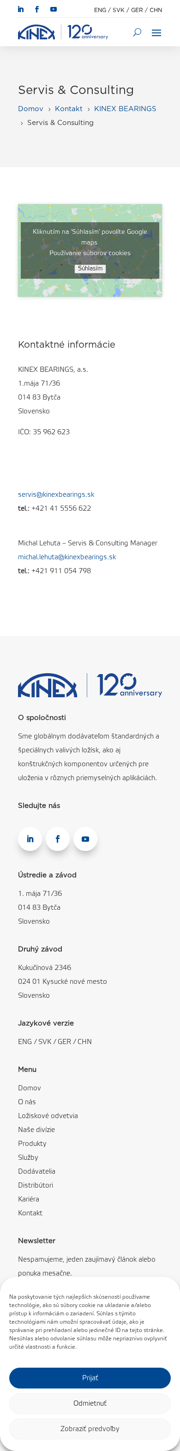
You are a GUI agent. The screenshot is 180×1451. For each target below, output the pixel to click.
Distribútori (35, 1185)
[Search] (137, 32)
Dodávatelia (36, 1172)
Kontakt (30, 1213)
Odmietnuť (90, 1404)
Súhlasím (90, 269)
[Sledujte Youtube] (53, 9)
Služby (28, 1158)
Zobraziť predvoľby (90, 1429)
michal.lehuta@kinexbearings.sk (67, 557)
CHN (156, 10)
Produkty (32, 1144)
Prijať (90, 1378)
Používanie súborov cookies (90, 253)
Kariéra (28, 1199)
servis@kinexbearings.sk (56, 495)
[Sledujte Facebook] (36, 9)
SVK (119, 10)
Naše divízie (36, 1130)
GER (137, 10)
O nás (27, 1102)
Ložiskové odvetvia (48, 1116)
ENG (100, 10)
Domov (29, 1088)
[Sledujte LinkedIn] (20, 9)
